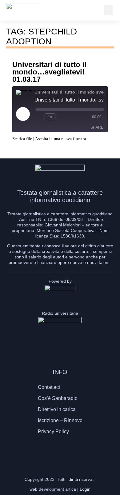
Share (96, 127)
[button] (108, 10)
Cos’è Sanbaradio (58, 398)
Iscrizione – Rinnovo (60, 420)
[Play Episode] (23, 114)
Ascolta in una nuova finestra (60, 139)
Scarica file (22, 139)
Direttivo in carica (57, 409)
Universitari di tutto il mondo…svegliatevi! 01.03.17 (49, 71)
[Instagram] (60, 451)
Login (85, 489)
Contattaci (49, 387)
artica (70, 489)
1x (50, 117)
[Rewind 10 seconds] (38, 117)
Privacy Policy (53, 431)
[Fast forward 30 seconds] (61, 117)
